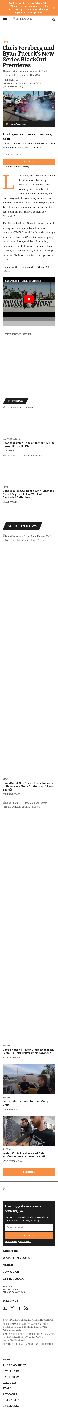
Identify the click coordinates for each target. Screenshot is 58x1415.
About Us (10, 1251)
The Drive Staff (11, 80)
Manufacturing (11, 439)
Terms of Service (9, 167)
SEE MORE (29, 1172)
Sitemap (7, 1286)
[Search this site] (53, 19)
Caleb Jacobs (10, 502)
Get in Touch (13, 1279)
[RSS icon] (26, 1308)
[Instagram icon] (12, 1308)
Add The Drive (13, 86)
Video (7, 1388)
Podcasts (10, 1394)
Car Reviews (12, 1376)
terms (9, 1340)
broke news (42, 175)
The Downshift (14, 1365)
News (5, 42)
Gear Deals (11, 1400)
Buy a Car (11, 1272)
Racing (7, 1046)
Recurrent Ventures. (20, 1320)
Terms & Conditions (14, 1292)
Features (10, 1382)
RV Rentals (11, 1405)
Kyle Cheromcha (12, 1057)
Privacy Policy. (23, 167)
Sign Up (29, 161)
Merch (8, 1265)
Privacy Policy (42, 3)
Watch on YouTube (18, 1258)
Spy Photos (11, 1371)
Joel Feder (9, 451)
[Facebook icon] (19, 1308)
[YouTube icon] (5, 1308)
